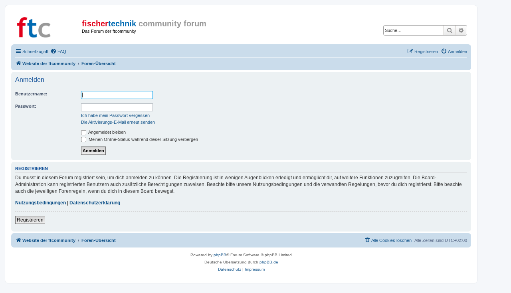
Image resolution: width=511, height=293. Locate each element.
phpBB (220, 255)
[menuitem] (58, 51)
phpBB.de (268, 262)
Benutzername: (31, 93)
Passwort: (25, 106)
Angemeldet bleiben (106, 132)
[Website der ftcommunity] (47, 26)
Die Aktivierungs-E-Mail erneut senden (118, 122)
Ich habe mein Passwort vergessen (115, 115)
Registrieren (30, 220)
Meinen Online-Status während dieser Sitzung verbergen (142, 139)
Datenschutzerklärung (94, 203)
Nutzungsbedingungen (40, 203)
